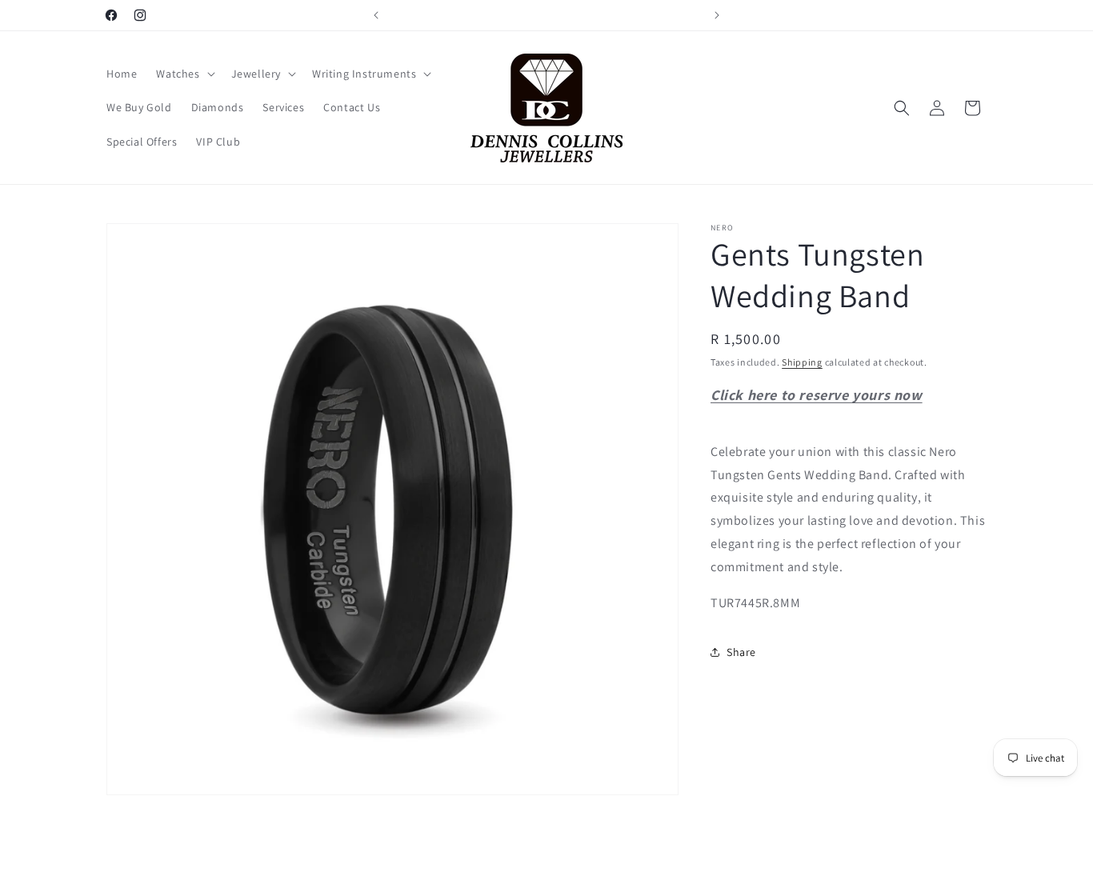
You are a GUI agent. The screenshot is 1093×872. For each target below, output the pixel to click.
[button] (183, 73)
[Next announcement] (717, 15)
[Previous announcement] (376, 15)
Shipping (802, 362)
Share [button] (741, 652)
